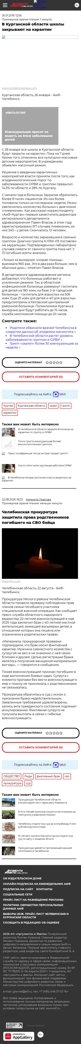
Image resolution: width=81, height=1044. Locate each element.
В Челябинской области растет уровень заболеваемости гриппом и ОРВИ (39, 338)
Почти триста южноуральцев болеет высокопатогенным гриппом (39, 443)
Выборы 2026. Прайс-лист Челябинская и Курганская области (36, 915)
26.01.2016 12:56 (12, 15)
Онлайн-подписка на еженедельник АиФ (37, 884)
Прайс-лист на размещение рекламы (33, 899)
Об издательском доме (22, 878)
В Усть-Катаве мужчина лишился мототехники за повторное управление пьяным (47, 813)
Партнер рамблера (35, 1025)
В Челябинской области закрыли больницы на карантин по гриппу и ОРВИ (45, 431)
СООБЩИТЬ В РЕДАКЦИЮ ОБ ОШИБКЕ (31, 922)
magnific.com (11, 581)
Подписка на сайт (18, 889)
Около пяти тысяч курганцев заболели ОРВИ (45, 465)
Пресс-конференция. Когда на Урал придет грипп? (38, 453)
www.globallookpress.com (19, 88)
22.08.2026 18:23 (12, 499)
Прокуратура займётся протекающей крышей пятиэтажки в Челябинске (45, 849)
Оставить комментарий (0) (41, 377)
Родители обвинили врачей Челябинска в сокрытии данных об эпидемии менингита (41, 330)
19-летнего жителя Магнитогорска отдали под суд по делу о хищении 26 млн (45, 837)
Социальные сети (17, 894)
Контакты (44, 889)
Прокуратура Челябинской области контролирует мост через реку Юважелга (42, 801)
